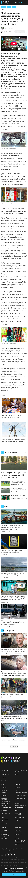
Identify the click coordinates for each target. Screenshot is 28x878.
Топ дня (17, 820)
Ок (14, 874)
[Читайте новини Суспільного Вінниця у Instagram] (5, 854)
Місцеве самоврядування (20, 804)
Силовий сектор (6, 808)
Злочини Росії (5, 813)
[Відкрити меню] (26, 2)
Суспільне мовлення (4, 831)
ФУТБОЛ (3, 7)
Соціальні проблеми (18, 813)
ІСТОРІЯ (8, 7)
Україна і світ (5, 774)
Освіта (17, 790)
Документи (18, 834)
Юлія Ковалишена (9, 28)
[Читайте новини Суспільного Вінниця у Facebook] (2, 854)
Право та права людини (6, 804)
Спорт (3, 9)
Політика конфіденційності (7, 835)
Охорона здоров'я (20, 795)
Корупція (18, 785)
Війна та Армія (19, 817)
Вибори (3, 793)
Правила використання (19, 831)
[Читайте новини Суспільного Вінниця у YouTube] (8, 854)
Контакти (4, 828)
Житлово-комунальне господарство (5, 799)
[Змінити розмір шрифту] (26, 32)
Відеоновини (5, 820)
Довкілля (4, 795)
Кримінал (4, 787)
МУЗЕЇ (14, 7)
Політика (4, 810)
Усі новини (4, 770)
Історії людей (19, 808)
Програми (4, 838)
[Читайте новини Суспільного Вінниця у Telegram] (14, 854)
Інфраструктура (20, 798)
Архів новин (18, 828)
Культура (20, 7)
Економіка (4, 790)
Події (2, 785)
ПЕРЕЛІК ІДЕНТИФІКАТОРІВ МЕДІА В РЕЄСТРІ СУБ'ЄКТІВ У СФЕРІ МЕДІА (20, 841)
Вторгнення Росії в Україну (21, 770)
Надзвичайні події (21, 793)
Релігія (17, 810)
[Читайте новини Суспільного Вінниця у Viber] (11, 854)
